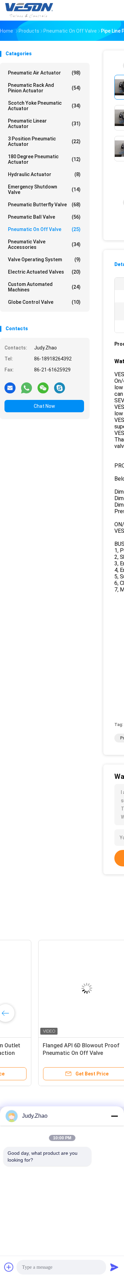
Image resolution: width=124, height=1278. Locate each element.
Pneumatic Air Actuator (44, 73)
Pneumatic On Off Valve (44, 229)
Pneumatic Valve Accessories (44, 244)
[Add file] (9, 1267)
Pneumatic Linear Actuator (44, 123)
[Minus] (114, 1116)
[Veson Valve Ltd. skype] (59, 387)
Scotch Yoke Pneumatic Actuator (44, 105)
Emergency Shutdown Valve (44, 189)
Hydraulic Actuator (44, 174)
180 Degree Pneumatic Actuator (44, 159)
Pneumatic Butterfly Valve (44, 204)
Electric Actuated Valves (44, 272)
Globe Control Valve (44, 302)
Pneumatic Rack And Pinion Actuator (44, 87)
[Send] (114, 1267)
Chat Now (44, 406)
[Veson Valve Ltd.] (30, 10)
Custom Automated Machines (44, 286)
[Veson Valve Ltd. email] (10, 387)
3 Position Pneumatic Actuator (44, 141)
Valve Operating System (44, 259)
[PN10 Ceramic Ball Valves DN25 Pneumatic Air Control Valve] (54, 988)
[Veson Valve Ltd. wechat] (43, 387)
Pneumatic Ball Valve (44, 217)
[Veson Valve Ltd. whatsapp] (26, 387)
